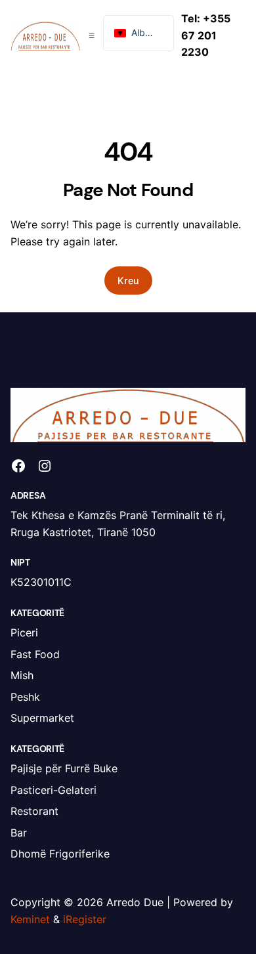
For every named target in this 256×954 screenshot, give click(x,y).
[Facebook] (18, 466)
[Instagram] (45, 466)
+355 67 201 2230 (205, 35)
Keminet (30, 919)
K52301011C (41, 582)
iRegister (84, 919)
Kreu (128, 280)
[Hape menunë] (91, 35)
